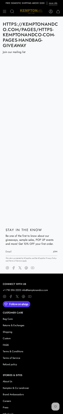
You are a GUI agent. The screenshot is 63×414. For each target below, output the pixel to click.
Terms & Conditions (13, 351)
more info (53, 3)
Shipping (7, 332)
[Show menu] (4, 11)
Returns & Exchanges (13, 325)
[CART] (58, 11)
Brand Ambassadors (13, 394)
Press (5, 407)
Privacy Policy (51, 258)
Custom (7, 338)
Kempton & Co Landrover (16, 388)
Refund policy (10, 364)
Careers (7, 401)
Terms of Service (15, 261)
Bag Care (8, 319)
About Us (7, 381)
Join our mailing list (14, 52)
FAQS (6, 345)
